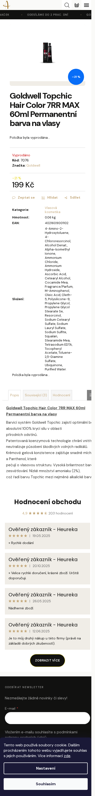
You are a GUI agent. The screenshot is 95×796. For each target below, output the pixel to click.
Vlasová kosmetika (52, 210)
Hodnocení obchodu (47, 502)
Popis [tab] (14, 395)
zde (67, 755)
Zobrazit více (47, 660)
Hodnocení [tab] (61, 395)
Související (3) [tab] (36, 395)
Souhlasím (46, 783)
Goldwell (33, 165)
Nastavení (45, 768)
